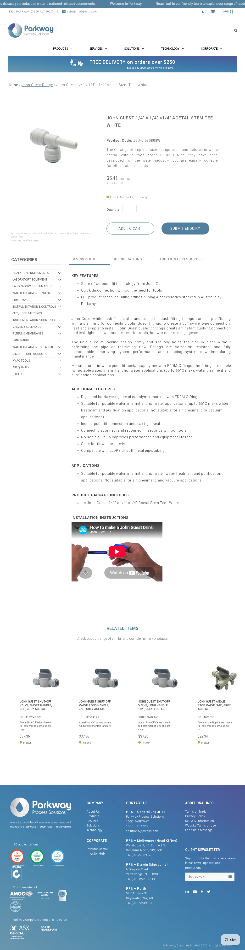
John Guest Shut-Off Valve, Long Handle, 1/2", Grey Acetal (154, 705)
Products (93, 816)
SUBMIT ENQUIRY (185, 228)
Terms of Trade (195, 811)
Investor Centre (97, 849)
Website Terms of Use (200, 825)
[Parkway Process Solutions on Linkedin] (188, 891)
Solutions (93, 825)
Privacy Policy (195, 816)
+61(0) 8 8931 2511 (140, 879)
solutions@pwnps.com (83, 11)
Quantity (112, 209)
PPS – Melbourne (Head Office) (151, 840)
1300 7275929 (137, 826)
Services (92, 821)
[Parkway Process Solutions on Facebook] (203, 891)
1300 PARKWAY (137, 821)
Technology (95, 830)
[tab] (89, 259)
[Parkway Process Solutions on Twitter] (209, 891)
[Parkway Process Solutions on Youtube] (196, 891)
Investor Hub (96, 853)
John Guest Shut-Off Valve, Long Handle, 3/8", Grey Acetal (95, 705)
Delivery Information (162, 67)
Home (13, 85)
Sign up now (196, 876)
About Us (93, 811)
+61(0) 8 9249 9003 (140, 903)
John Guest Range (37, 85)
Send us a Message (198, 830)
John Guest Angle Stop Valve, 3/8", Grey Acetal (214, 705)
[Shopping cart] (213, 12)
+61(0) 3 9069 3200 (140, 855)
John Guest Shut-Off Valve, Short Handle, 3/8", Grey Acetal (36, 705)
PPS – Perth (136, 888)
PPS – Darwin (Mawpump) (147, 864)
